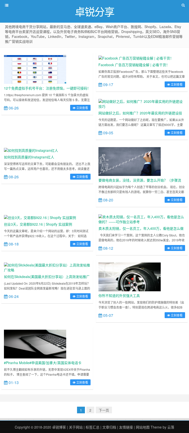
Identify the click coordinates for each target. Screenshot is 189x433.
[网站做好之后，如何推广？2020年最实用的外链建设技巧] (141, 103)
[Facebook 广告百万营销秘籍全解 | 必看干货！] (135, 57)
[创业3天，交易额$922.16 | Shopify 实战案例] (40, 216)
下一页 (104, 410)
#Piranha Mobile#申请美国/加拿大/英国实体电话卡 (42, 362)
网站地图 (143, 427)
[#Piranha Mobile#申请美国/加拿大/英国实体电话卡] (35, 343)
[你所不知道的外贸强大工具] (129, 276)
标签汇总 (92, 427)
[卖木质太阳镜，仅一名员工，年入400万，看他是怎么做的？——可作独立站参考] (141, 218)
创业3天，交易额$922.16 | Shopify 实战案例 (38, 224)
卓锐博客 (59, 427)
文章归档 (109, 427)
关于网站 (76, 427)
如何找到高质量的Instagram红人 (29, 157)
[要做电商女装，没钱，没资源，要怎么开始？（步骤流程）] (129, 161)
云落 (170, 427)
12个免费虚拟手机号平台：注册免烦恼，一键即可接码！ (47, 88)
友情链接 (126, 427)
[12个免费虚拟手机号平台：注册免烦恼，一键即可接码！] (35, 68)
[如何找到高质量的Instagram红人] (31, 149)
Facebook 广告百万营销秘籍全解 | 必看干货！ (134, 64)
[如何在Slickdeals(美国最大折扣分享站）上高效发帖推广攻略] (47, 266)
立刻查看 (82, 108)
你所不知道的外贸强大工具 (119, 295)
